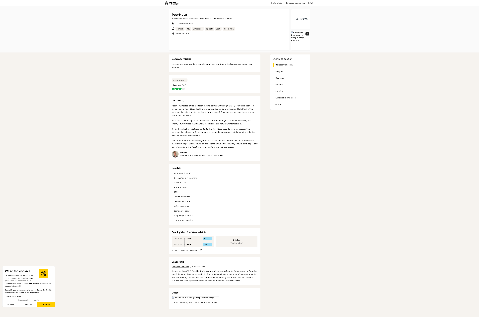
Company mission (284, 65)
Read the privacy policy (13, 296)
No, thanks (11, 304)
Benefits (279, 84)
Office (278, 104)
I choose (28, 304)
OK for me (46, 304)
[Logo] (172, 3)
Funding (279, 91)
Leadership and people (286, 98)
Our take (279, 78)
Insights (279, 71)
